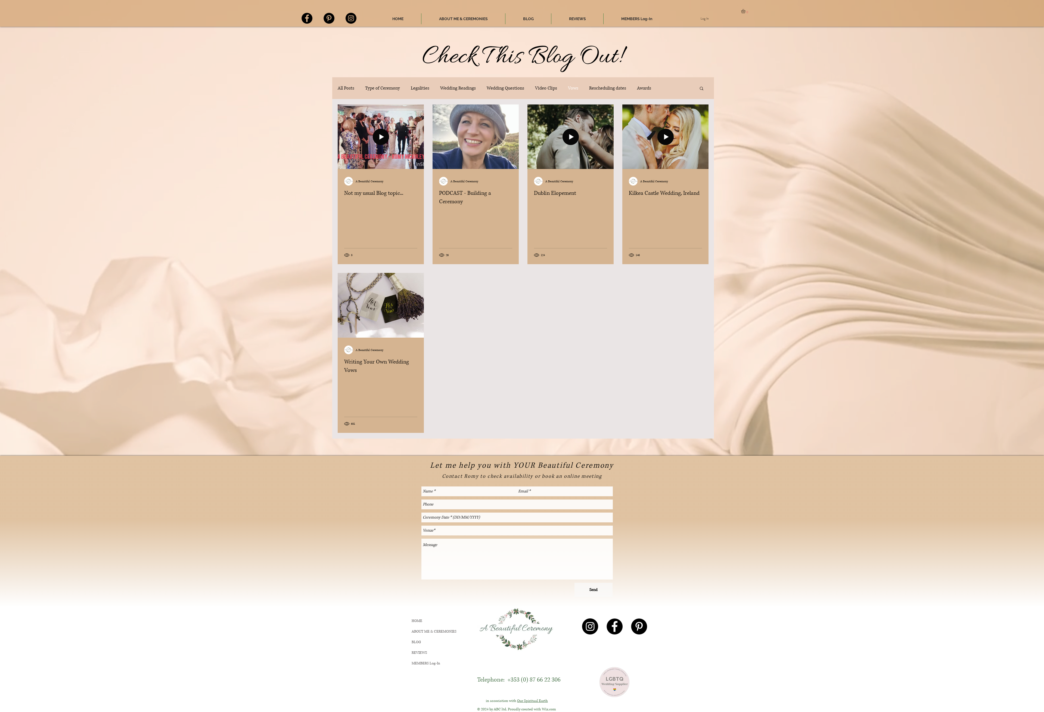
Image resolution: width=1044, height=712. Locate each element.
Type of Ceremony (382, 88)
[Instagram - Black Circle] (351, 18)
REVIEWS (419, 652)
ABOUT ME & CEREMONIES (434, 631)
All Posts (346, 88)
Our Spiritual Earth (532, 700)
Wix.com (549, 709)
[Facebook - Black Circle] (307, 18)
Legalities (420, 88)
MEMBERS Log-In (426, 663)
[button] (745, 11)
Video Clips (546, 88)
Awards (644, 88)
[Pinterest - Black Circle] (329, 18)
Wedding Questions (505, 88)
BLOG (416, 642)
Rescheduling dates (607, 88)
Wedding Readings (458, 88)
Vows (573, 88)
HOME (417, 620)
